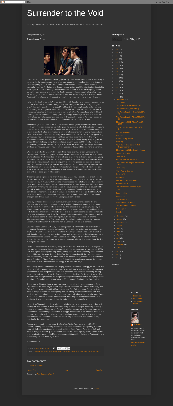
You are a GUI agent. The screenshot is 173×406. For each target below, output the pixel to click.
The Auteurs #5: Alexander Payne (128, 187)
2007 (117, 258)
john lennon (58, 351)
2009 (117, 255)
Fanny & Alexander (123, 132)
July (118, 229)
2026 (117, 50)
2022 (117, 62)
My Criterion (137, 299)
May (118, 235)
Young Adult (120, 102)
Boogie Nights (121, 193)
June (119, 232)
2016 (117, 81)
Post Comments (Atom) (45, 374)
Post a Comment (36, 366)
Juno (118, 190)
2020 (117, 68)
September (121, 222)
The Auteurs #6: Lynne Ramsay (127, 109)
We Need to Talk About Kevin (126, 180)
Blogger (96, 389)
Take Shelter (120, 156)
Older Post (99, 370)
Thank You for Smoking (124, 171)
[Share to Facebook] (66, 348)
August (119, 226)
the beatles (91, 351)
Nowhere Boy (121, 209)
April (118, 238)
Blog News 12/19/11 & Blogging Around (130, 150)
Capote (119, 212)
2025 (117, 53)
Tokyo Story (120, 168)
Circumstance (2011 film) (125, 203)
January (120, 248)
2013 (117, 91)
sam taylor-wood (81, 351)
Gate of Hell (120, 196)
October (120, 219)
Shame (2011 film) (123, 153)
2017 (117, 78)
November (121, 216)
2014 (117, 87)
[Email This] (58, 348)
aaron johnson (38, 351)
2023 (117, 59)
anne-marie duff (48, 351)
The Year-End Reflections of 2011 (128, 106)
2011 (117, 97)
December (121, 100)
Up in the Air (120, 174)
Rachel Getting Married (124, 139)
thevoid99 (138, 325)
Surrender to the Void (65, 13)
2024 (117, 56)
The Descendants (122, 199)
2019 (117, 72)
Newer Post (32, 370)
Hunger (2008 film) (123, 183)
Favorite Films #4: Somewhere (127, 159)
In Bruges (119, 135)
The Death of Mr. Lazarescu (126, 206)
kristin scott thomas (69, 351)
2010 (117, 252)
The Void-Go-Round (138, 302)
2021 (117, 65)
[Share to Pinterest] (68, 348)
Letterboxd (137, 296)
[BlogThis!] (61, 348)
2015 (117, 84)
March (119, 241)
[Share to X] (63, 348)
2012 (117, 94)
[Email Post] (54, 348)
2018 (117, 75)
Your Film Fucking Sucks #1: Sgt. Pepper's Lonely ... (128, 146)
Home (66, 370)
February (120, 244)
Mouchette (120, 177)
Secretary (119, 142)
